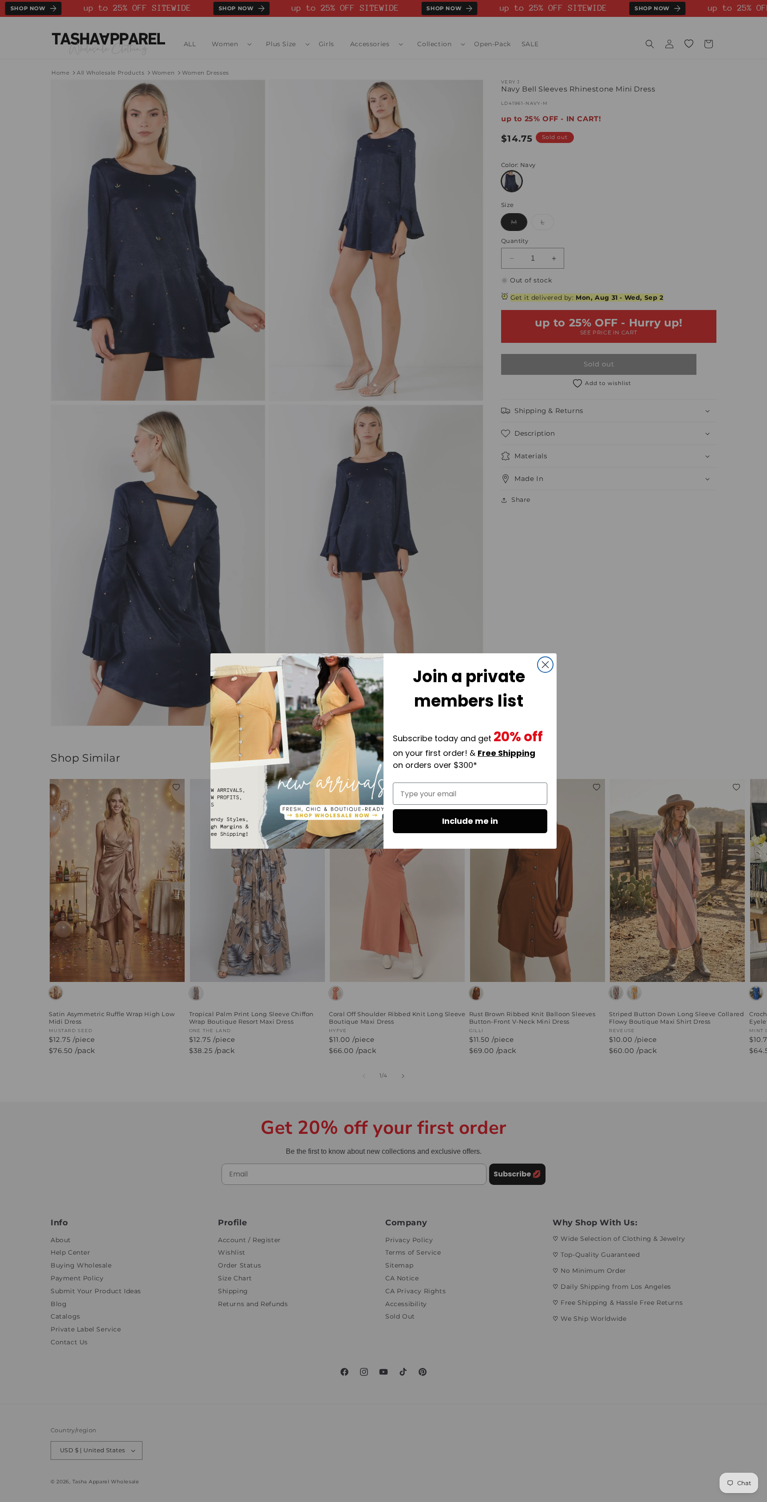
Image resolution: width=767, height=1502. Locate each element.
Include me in (470, 820)
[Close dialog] (545, 664)
